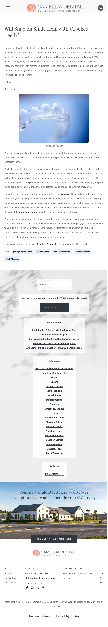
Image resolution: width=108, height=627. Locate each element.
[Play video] (54, 514)
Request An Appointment (54, 539)
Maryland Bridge (54, 422)
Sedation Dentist (54, 440)
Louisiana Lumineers (39, 616)
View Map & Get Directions (41, 578)
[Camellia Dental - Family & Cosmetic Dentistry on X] (37, 588)
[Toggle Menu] (8, 8)
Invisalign (65, 194)
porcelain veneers (28, 212)
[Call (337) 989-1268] (101, 8)
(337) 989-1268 (40, 573)
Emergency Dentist (54, 408)
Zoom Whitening (54, 453)
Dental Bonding (54, 390)
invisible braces (43, 252)
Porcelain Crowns (54, 431)
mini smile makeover (62, 252)
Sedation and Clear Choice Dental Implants (54, 343)
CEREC (54, 382)
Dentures (54, 404)
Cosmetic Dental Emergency (54, 334)
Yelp (102, 578)
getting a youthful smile (22, 252)
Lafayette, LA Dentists (46, 244)
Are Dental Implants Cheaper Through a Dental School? (54, 348)
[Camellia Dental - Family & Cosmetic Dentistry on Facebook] (27, 588)
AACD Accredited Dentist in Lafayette (54, 368)
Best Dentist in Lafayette (54, 373)
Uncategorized (54, 449)
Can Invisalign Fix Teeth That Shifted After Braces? (54, 339)
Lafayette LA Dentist (54, 417)
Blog (76, 616)
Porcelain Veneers (82, 252)
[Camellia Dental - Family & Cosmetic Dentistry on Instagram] (43, 588)
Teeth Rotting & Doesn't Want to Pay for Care (54, 330)
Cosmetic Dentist (54, 386)
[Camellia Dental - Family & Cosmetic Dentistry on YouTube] (32, 588)
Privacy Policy (62, 616)
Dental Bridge (54, 395)
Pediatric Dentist (54, 426)
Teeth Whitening (12, 259)
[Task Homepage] (55, 8)
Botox (54, 377)
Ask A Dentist (54, 308)
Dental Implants (54, 400)
